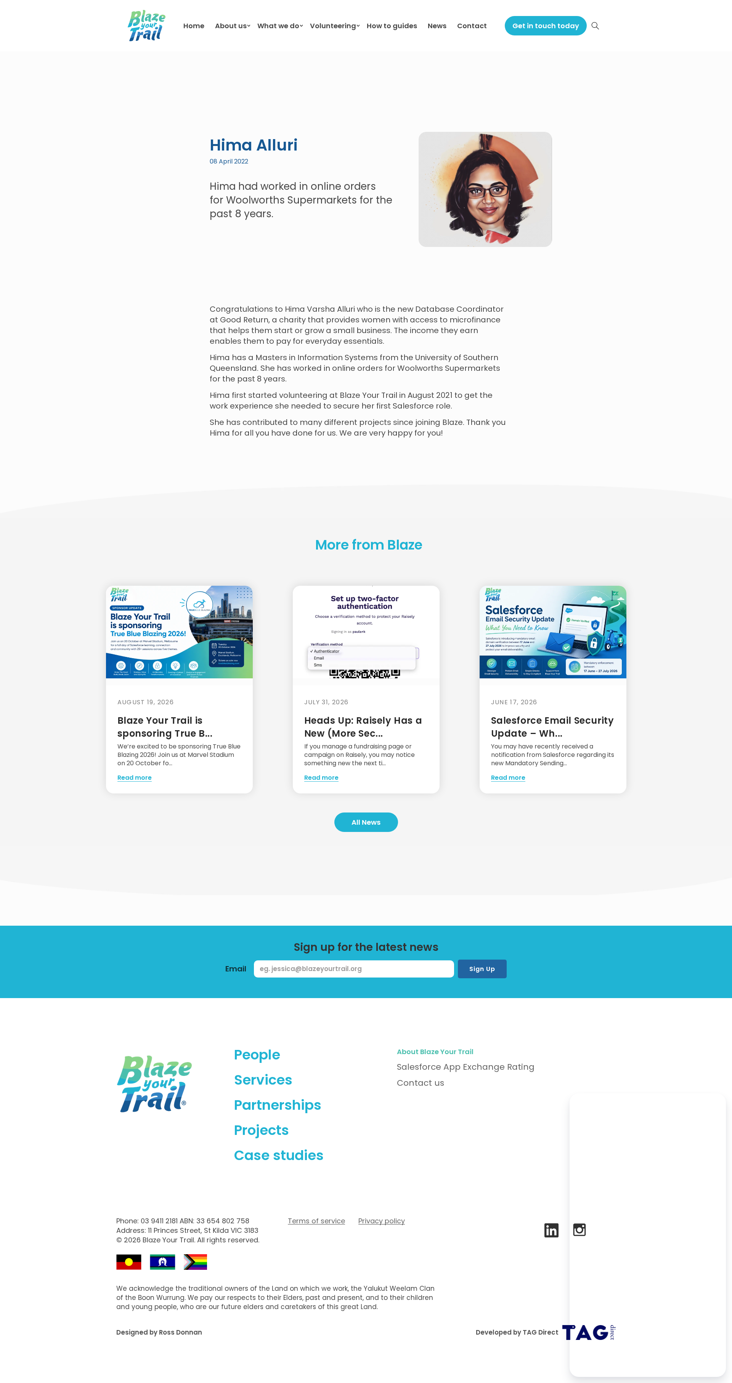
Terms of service (316, 1221)
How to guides (392, 25)
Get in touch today (545, 25)
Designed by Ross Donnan (159, 1332)
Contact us (420, 1083)
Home (193, 25)
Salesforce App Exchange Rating (466, 1067)
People (257, 1054)
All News (366, 822)
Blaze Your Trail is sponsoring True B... (165, 727)
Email (235, 969)
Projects (261, 1130)
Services (263, 1080)
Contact (472, 25)
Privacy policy (381, 1221)
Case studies (279, 1155)
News (437, 25)
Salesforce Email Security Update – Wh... (552, 727)
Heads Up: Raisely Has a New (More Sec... (363, 727)
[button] (595, 25)
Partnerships (277, 1105)
